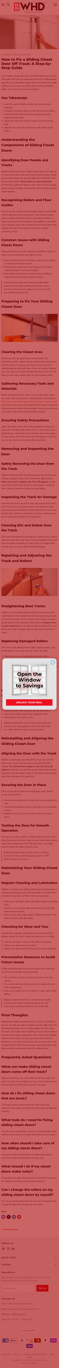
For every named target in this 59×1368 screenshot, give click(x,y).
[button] (29, 684)
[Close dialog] (53, 662)
